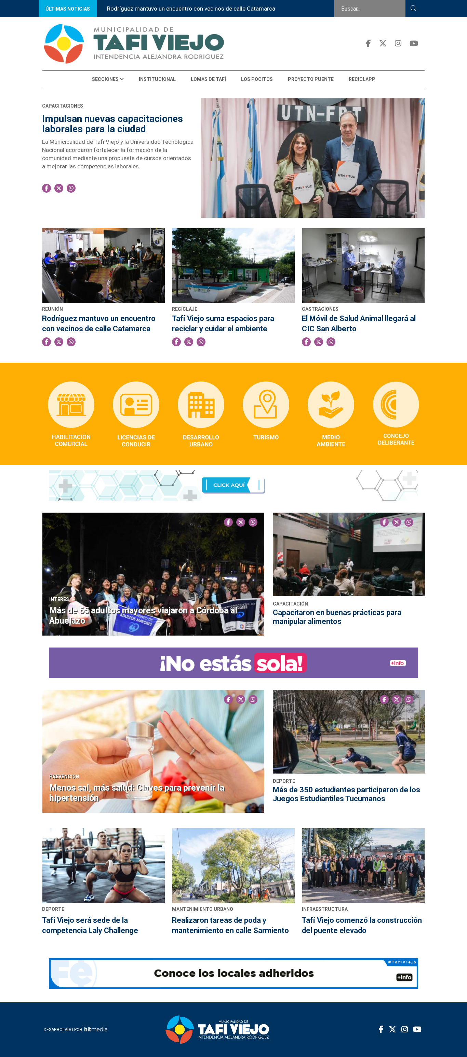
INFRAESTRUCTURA (325, 909)
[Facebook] (368, 43)
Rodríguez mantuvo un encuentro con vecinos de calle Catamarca (191, 8)
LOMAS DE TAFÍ (208, 79)
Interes (59, 599)
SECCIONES (106, 79)
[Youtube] (414, 43)
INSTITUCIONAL (157, 79)
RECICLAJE (184, 309)
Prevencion (64, 776)
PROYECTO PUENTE (311, 79)
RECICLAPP (362, 79)
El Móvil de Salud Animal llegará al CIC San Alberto (359, 323)
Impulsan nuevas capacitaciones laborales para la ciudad (112, 124)
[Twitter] (383, 43)
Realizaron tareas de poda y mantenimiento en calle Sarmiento (230, 925)
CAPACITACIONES (62, 106)
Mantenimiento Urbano (202, 909)
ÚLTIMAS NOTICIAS (67, 9)
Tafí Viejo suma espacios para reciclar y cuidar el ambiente (223, 323)
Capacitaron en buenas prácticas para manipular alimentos (337, 617)
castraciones (320, 309)
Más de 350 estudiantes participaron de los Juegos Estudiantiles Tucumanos (346, 794)
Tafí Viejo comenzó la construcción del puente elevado (362, 925)
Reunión (52, 309)
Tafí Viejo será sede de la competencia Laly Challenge (90, 925)
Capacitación (290, 604)
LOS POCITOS (257, 79)
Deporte (284, 781)
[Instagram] (398, 43)
